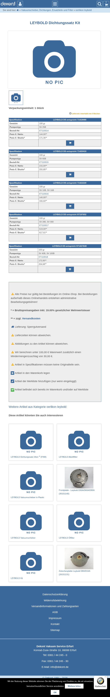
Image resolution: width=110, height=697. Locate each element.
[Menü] (105, 677)
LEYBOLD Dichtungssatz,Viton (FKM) (28, 456)
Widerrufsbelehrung (55, 600)
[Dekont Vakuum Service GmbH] (8, 3)
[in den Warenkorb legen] (70, 143)
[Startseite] (18, 10)
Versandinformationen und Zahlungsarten (55, 606)
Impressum (55, 618)
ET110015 (44, 162)
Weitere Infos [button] (74, 686)
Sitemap (55, 630)
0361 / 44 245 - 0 (57, 655)
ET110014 (44, 130)
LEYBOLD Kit (17, 578)
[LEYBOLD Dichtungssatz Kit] (16, 98)
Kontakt (55, 624)
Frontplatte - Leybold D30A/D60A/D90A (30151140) (76, 492)
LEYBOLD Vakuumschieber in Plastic (27, 497)
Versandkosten (31, 318)
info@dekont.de (59, 667)
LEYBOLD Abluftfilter (68, 457)
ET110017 (44, 225)
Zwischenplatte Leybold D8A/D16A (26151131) (74, 573)
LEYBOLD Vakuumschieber (23, 538)
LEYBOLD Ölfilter (66, 538)
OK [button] (55, 692)
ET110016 (44, 194)
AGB (55, 612)
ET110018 (43, 257)
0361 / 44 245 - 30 (57, 661)
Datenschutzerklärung (55, 594)
